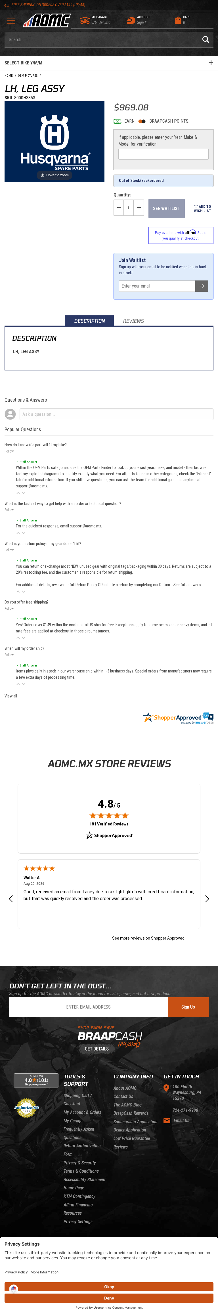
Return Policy (86, 584)
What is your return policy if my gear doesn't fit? (43, 543)
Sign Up (188, 1007)
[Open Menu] (11, 22)
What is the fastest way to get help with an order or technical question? (63, 503)
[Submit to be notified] (201, 286)
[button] (18, 493)
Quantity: (122, 195)
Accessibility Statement (85, 1179)
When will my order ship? (24, 648)
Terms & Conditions (81, 1171)
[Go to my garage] (85, 20)
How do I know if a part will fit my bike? (36, 445)
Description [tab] (89, 321)
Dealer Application (130, 1130)
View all (11, 696)
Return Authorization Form (82, 1150)
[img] (109, 815)
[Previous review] (11, 899)
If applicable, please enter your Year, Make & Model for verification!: (157, 141)
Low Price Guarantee (132, 1138)
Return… (166, 584)
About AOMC (125, 1088)
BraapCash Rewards (131, 1113)
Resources (73, 1213)
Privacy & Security (80, 1163)
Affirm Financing (78, 1205)
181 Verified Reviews (109, 823)
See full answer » (187, 584)
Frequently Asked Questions (79, 1133)
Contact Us (123, 1096)
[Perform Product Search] (205, 39)
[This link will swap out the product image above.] (54, 141)
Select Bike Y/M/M (23, 63)
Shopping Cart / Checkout (78, 1100)
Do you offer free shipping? (27, 602)
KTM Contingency (79, 1196)
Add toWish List (202, 208)
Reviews (121, 1147)
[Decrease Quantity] (119, 208)
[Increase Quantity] (139, 208)
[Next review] (207, 899)
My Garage (73, 1121)
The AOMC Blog (128, 1105)
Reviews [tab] (133, 321)
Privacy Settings (78, 1221)
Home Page (74, 1188)
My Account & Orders (82, 1112)
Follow (9, 451)
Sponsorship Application (136, 1121)
